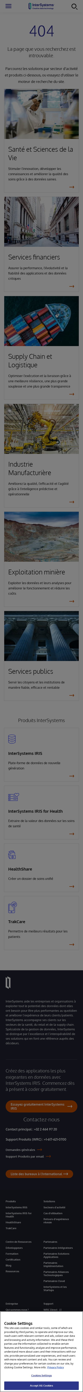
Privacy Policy (55, 1367)
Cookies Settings (41, 1375)
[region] (41, 1351)
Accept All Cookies (41, 1385)
